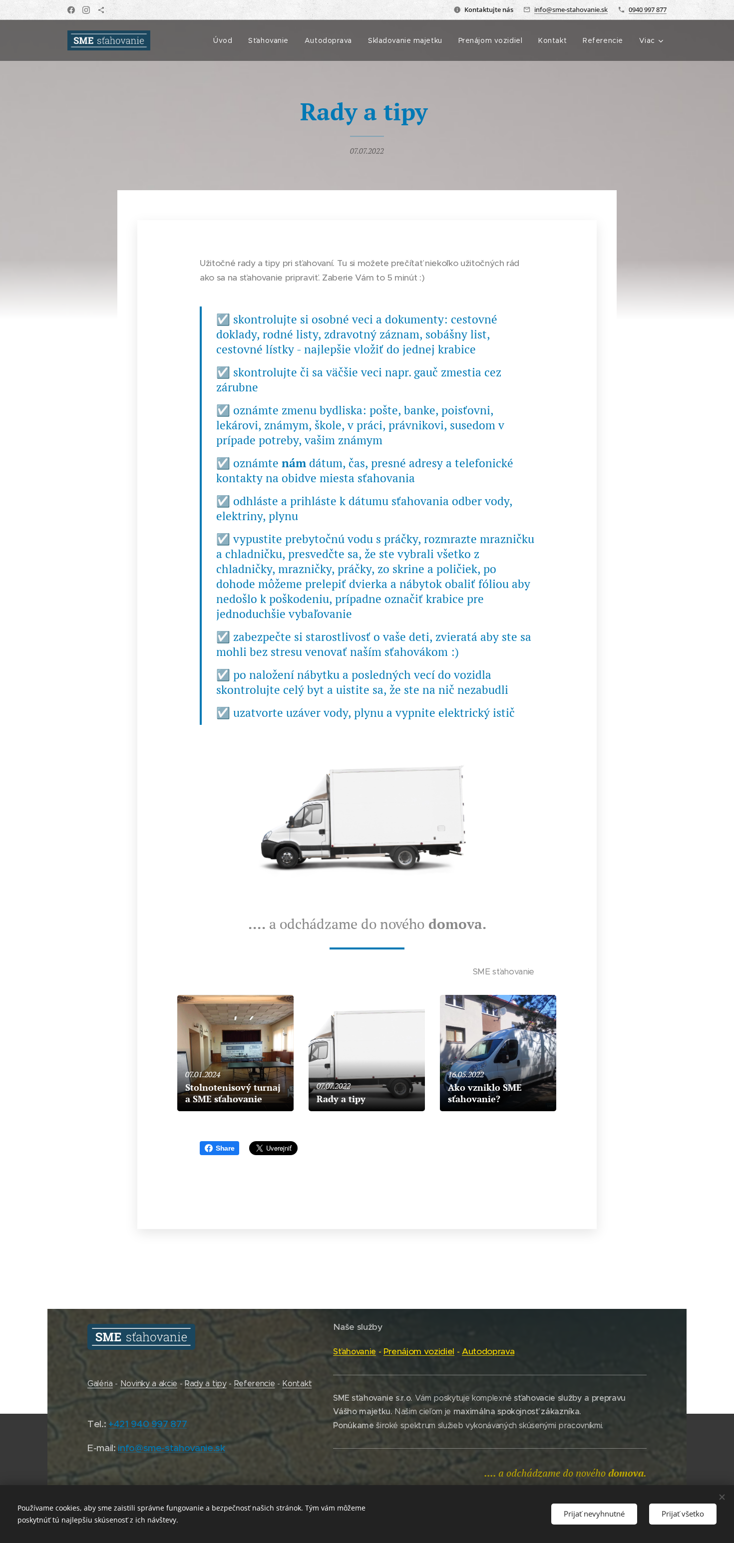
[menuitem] (225, 40)
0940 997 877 (648, 9)
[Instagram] (86, 9)
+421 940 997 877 (147, 1424)
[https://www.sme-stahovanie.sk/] (101, 9)
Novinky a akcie (148, 1383)
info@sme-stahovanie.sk (571, 9)
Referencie (254, 1383)
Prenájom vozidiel (418, 1351)
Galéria (100, 1383)
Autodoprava (488, 1351)
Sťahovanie (354, 1351)
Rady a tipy (205, 1383)
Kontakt (297, 1383)
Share (225, 1148)
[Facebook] (71, 9)
